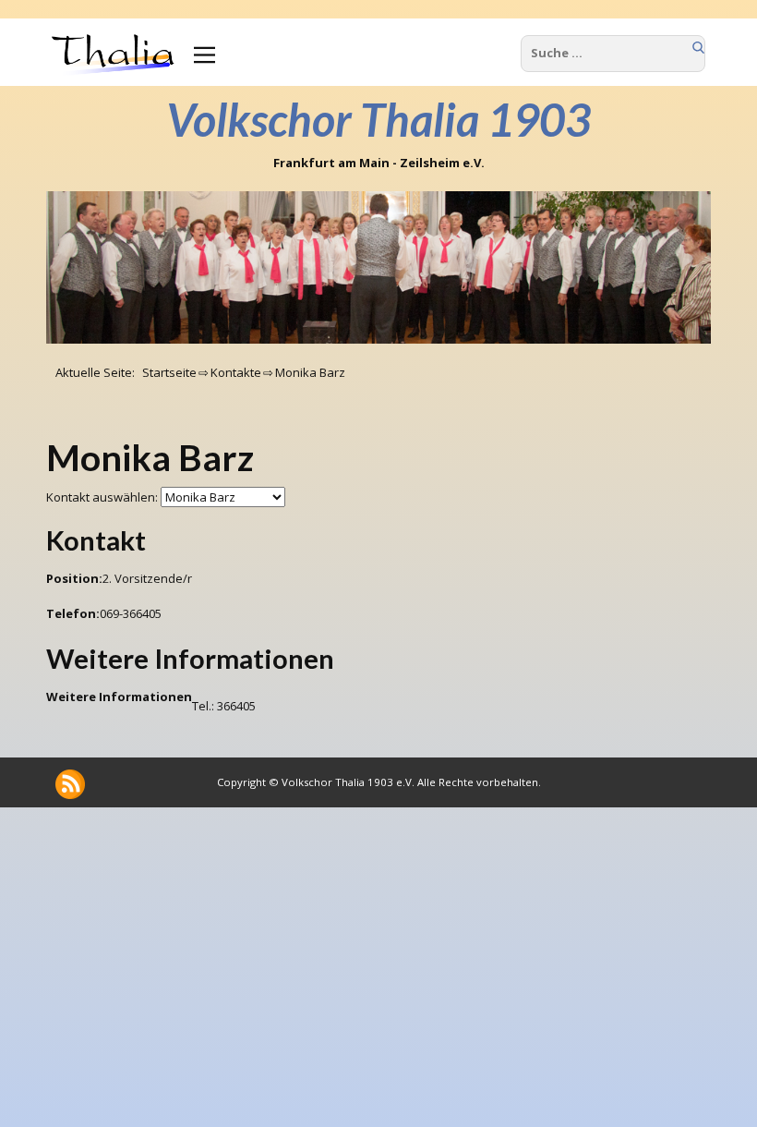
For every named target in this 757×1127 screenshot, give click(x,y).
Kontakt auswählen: (102, 497)
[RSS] (70, 784)
